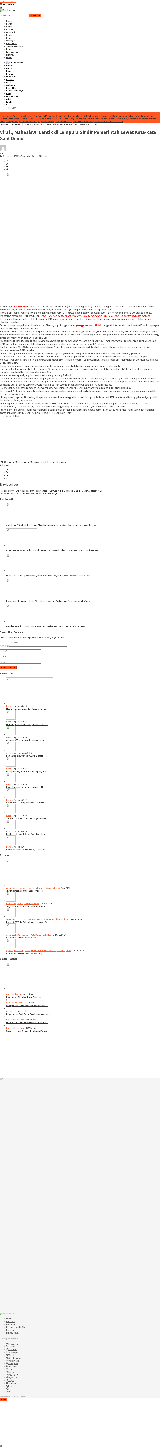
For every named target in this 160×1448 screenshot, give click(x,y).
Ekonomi (23, 888)
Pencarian (35, 16)
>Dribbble (13, 1366)
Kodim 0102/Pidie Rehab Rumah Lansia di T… (27, 922)
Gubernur (32, 888)
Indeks (9, 1318)
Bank (14, 934)
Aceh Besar (11, 1011)
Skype (11, 1380)
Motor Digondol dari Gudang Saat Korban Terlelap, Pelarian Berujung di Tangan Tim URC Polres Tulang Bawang (76, 117)
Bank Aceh (11, 903)
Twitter (11, 1346)
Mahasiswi (62, 462)
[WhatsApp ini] (7, 169)
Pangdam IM (48, 919)
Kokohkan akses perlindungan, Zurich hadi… (27, 849)
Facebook (13, 1343)
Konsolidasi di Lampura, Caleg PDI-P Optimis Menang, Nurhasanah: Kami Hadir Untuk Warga (48, 601)
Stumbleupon (14, 1358)
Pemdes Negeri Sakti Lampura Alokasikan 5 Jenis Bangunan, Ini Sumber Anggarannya (45, 626)
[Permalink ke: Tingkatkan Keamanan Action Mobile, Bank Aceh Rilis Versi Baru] (11, 900)
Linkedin (12, 1372)
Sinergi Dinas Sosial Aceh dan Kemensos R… (27, 1005)
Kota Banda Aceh (45, 888)
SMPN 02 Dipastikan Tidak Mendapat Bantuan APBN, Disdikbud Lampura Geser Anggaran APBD (51, 490)
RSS (10, 1391)
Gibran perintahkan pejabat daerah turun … (26, 802)
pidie (57, 919)
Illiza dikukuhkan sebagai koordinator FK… (26, 787)
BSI (19, 934)
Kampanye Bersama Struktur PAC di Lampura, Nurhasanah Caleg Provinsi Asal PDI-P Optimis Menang (52, 550)
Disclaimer (11, 1324)
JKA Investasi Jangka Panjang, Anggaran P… (26, 890)
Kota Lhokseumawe (15, 1019)
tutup (3, 1400)
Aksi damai (40, 462)
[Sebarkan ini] (7, 161)
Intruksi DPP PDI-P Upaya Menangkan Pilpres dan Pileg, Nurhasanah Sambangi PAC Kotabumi (48, 575)
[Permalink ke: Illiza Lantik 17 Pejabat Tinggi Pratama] (29, 988)
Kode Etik (10, 1321)
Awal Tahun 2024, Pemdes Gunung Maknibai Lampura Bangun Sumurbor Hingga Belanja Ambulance (51, 524)
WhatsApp (13, 1352)
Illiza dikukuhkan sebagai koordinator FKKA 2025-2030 (98, 121)
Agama (9, 950)
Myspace (12, 1377)
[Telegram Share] (7, 166)
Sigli (63, 919)
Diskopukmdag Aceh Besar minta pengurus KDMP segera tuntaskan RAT (39, 121)
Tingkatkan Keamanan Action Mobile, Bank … (27, 906)
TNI (67, 919)
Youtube (12, 1383)
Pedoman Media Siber (16, 1327)
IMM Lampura (51, 462)
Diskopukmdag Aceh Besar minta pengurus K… (28, 771)
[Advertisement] (80, 439)
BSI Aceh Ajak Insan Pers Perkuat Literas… (26, 937)
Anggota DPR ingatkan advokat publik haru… (27, 740)
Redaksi (10, 1330)
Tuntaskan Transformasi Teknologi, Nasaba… (27, 818)
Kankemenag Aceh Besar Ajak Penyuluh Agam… (28, 1014)
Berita (15, 888)
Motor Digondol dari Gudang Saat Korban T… (27, 724)
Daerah (27, 903)
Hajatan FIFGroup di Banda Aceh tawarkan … (26, 834)
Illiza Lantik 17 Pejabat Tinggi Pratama (23, 997)
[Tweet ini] (7, 164)
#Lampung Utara (27, 462)
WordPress (13, 1360)
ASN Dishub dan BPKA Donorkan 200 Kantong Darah (31, 493)
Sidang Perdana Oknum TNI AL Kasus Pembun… (28, 1030)
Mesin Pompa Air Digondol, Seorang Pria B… (26, 708)
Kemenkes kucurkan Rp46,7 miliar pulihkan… (27, 755)
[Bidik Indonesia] (8, 9)
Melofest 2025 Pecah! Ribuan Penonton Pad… (27, 1022)
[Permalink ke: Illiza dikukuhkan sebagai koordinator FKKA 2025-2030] (11, 781)
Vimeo (11, 1369)
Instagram (13, 1363)
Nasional (31, 919)
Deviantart (13, 1374)
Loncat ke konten (8, 1)
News (8, 706)
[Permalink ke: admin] (3, 150)
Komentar (4, 645)
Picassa (11, 1386)
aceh (8, 888)
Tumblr (11, 1355)
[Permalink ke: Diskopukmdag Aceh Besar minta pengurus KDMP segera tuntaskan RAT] (11, 765)
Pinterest (12, 1349)
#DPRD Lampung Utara (10, 462)
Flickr (10, 1388)
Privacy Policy (12, 1332)
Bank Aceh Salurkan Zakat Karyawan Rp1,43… (27, 953)
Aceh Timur (11, 753)
